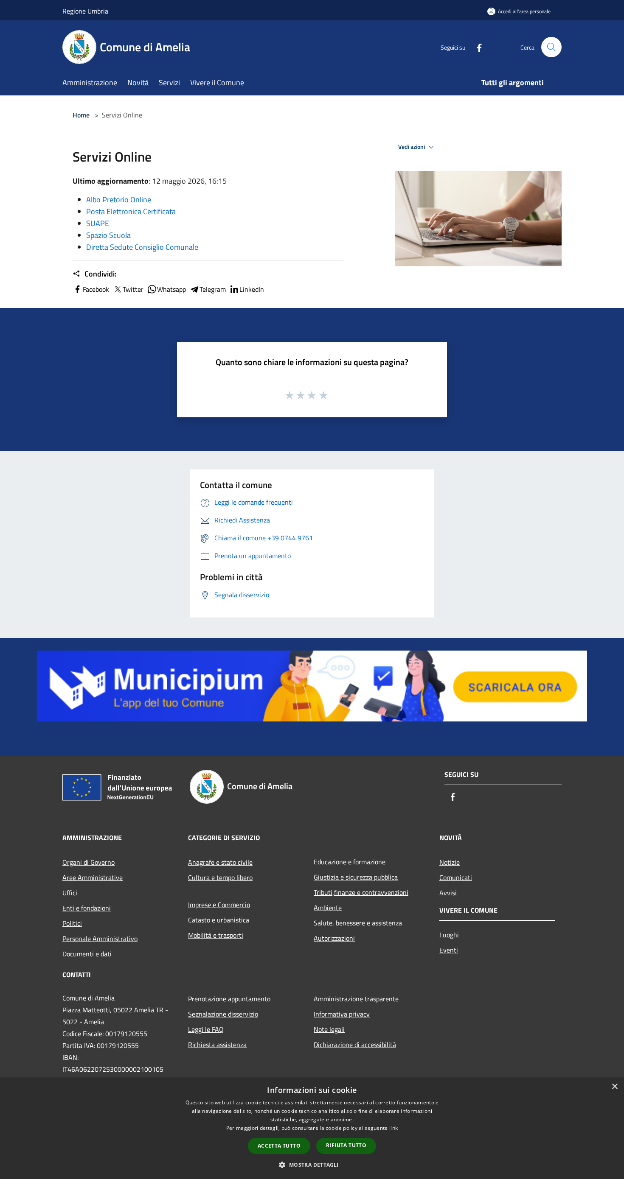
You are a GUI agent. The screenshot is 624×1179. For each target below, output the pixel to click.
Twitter (133, 289)
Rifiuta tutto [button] (346, 1145)
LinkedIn (251, 289)
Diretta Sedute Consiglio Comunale (142, 247)
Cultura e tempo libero (220, 877)
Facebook (96, 289)
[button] (311, 1164)
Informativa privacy (342, 1014)
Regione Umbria (85, 11)
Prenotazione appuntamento (229, 999)
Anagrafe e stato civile (220, 862)
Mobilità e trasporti (215, 935)
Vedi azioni (412, 146)
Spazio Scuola (108, 235)
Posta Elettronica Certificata (131, 211)
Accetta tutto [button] (279, 1145)
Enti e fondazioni (86, 908)
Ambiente (328, 907)
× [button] (614, 1087)
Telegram (213, 289)
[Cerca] (551, 47)
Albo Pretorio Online (118, 199)
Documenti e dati (87, 954)
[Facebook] (475, 47)
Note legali (329, 1029)
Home (81, 115)
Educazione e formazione (349, 862)
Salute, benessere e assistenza (358, 923)
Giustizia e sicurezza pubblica (356, 877)
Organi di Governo (88, 862)
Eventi (448, 950)
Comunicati (455, 877)
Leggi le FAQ (206, 1029)
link (393, 1128)
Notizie (449, 862)
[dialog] (312, 1128)
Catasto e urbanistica (218, 920)
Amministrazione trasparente (356, 999)
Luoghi (449, 935)
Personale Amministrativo (100, 938)
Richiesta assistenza (217, 1044)
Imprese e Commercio (219, 905)
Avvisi (448, 893)
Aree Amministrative (92, 877)
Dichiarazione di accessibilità (355, 1044)
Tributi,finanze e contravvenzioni (361, 892)
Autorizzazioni (334, 938)
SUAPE (97, 223)
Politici (72, 923)
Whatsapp (171, 289)
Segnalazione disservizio (223, 1014)
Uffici (69, 893)
